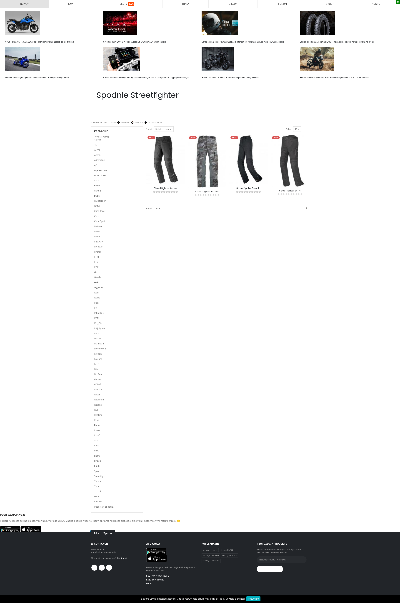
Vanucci (98, 501)
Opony (303, 39)
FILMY (70, 4)
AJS (96, 165)
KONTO (376, 4)
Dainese (98, 226)
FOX (96, 267)
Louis (97, 333)
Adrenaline (99, 159)
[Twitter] (102, 568)
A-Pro (97, 149)
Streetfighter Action (165, 188)
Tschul (97, 491)
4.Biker (97, 139)
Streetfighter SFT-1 (290, 190)
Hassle (97, 277)
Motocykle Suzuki (229, 555)
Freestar (98, 246)
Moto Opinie (110, 122)
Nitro (96, 369)
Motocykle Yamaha (211, 555)
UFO (96, 496)
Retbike (98, 404)
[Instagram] (109, 568)
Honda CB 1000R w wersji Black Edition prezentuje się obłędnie (230, 77)
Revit (96, 420)
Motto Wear (100, 348)
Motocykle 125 (227, 550)
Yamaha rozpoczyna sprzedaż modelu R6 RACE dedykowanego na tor (37, 77)
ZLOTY (127, 4)
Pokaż (289, 129)
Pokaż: (149, 208)
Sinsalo (97, 460)
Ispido (97, 297)
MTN (96, 363)
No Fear (98, 374)
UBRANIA (125, 122)
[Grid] (303, 129)
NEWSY (24, 4)
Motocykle (108, 75)
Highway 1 (99, 287)
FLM (96, 256)
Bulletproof (100, 200)
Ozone (97, 379)
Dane (97, 236)
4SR (96, 144)
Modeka (98, 353)
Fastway (98, 241)
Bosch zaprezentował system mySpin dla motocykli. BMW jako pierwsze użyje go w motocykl (146, 77)
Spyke (97, 471)
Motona (98, 358)
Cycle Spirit (99, 221)
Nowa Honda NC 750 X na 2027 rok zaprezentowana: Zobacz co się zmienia (39, 42)
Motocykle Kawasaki (211, 561)
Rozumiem (253, 598)
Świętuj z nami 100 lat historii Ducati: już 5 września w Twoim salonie (134, 42)
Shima (97, 455)
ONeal (97, 384)
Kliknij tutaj (122, 558)
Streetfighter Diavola (248, 188)
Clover (97, 216)
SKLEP (329, 4)
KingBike (98, 323)
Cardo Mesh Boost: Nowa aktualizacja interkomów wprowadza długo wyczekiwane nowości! (243, 42)
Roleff (97, 435)
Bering (97, 190)
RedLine (98, 414)
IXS (95, 307)
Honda (8, 39)
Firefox (97, 251)
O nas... (149, 583)
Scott (97, 440)
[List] (307, 129)
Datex (97, 231)
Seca (96, 445)
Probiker (98, 389)
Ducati (106, 39)
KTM (96, 318)
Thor (96, 486)
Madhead (99, 343)
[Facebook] (94, 568)
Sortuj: (149, 129)
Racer (97, 394)
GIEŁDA (233, 4)
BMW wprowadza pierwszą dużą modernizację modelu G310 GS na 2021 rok (334, 77)
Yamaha (8, 75)
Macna (97, 338)
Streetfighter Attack (207, 191)
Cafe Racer (99, 210)
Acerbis (98, 154)
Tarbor (97, 481)
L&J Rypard (99, 328)
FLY (96, 261)
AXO (96, 180)
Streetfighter (155, 122)
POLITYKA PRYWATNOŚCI (157, 575)
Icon (96, 292)
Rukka (97, 430)
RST (96, 409)
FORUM (282, 4)
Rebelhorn (99, 399)
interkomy (206, 39)
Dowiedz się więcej (235, 598)
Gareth (97, 272)
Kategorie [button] (101, 131)
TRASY (186, 4)
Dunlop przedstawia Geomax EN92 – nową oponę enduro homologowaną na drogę (337, 42)
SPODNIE (139, 122)
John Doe (99, 312)
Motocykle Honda (210, 550)
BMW (302, 75)
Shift (96, 450)
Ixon (96, 302)
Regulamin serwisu (155, 579)
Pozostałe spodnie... (104, 506)
